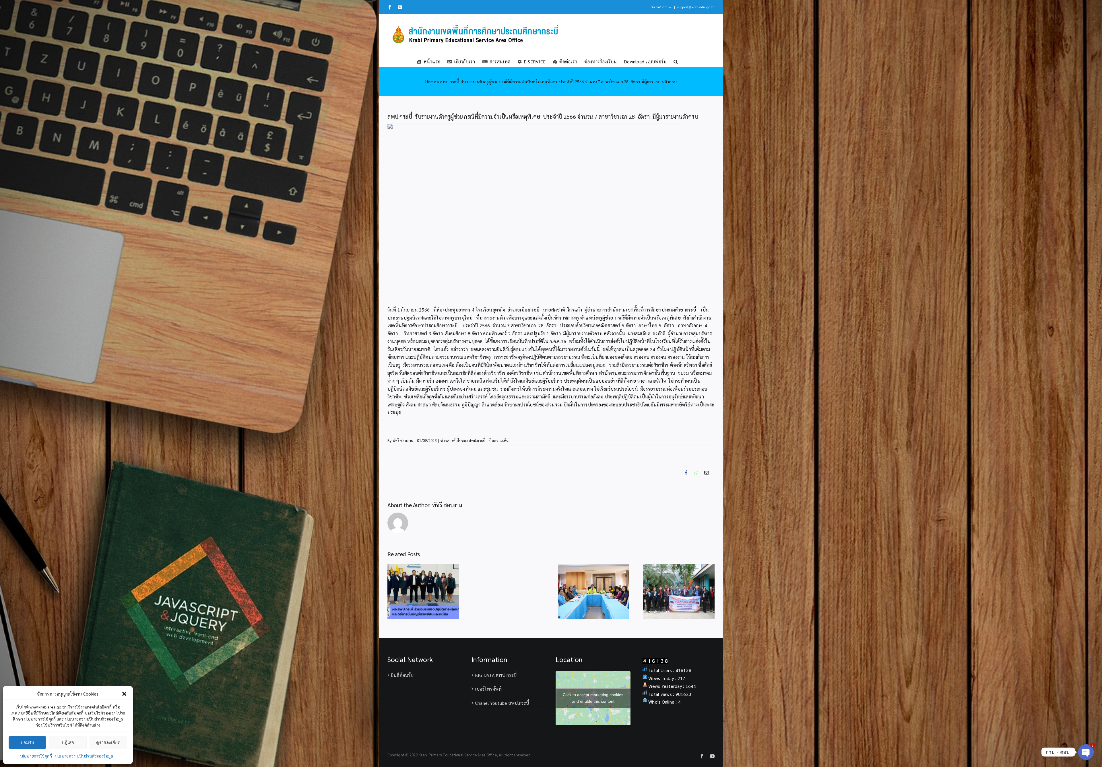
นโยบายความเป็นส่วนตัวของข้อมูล (84, 755)
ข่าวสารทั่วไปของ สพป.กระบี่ (463, 440)
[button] (124, 694)
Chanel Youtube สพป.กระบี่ (502, 703)
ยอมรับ (27, 742)
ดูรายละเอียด (108, 742)
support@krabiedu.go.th (696, 7)
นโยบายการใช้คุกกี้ (36, 755)
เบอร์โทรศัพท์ (488, 689)
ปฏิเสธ (68, 742)
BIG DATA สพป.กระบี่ (496, 675)
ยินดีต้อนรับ (402, 675)
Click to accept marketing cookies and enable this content (593, 698)
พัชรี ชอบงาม (403, 440)
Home (430, 81)
